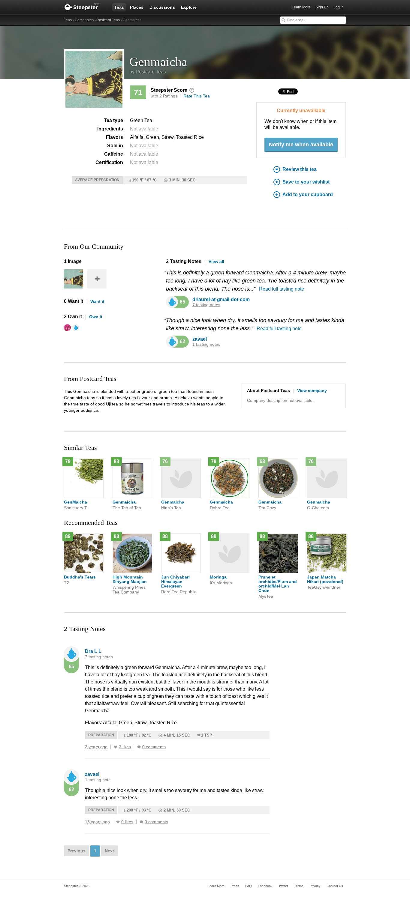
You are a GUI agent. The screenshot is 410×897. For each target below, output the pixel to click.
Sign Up (322, 7)
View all (216, 261)
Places (136, 7)
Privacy (315, 886)
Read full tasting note (281, 289)
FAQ (248, 886)
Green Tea (141, 120)
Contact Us (335, 886)
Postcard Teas (108, 20)
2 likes (125, 747)
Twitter (283, 886)
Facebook (265, 886)
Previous (77, 850)
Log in (338, 7)
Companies (84, 20)
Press (235, 886)
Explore (189, 7)
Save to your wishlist (306, 181)
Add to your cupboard (307, 194)
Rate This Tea (196, 96)
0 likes (127, 822)
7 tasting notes (206, 305)
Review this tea (299, 169)
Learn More (301, 7)
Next (109, 850)
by (147, 71)
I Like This (115, 747)
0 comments (154, 747)
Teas (119, 7)
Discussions (162, 7)
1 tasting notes (206, 344)
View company (312, 390)
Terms (298, 886)
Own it (95, 316)
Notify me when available (301, 145)
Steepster (85, 7)
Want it (97, 301)
